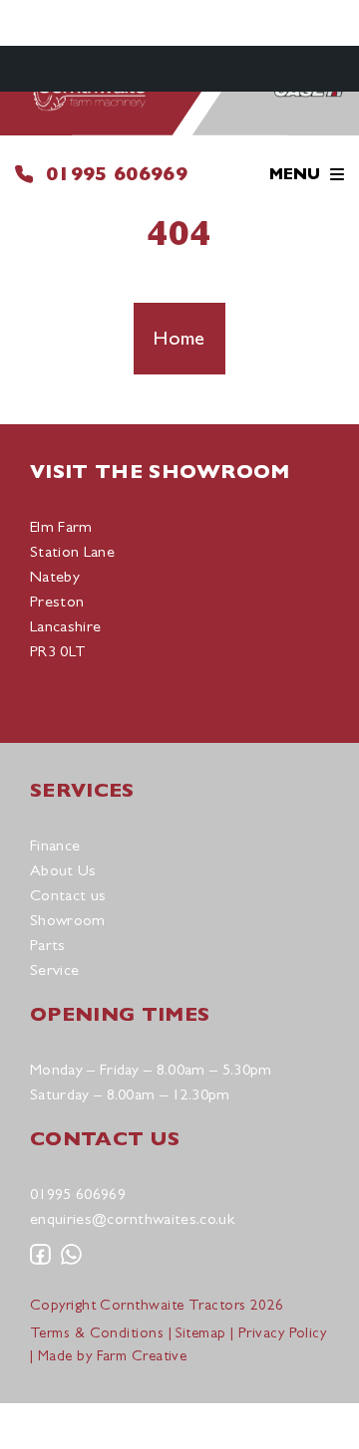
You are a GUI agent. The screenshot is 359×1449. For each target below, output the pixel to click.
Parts (48, 944)
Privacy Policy (282, 1332)
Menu (294, 174)
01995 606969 (116, 173)
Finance (55, 845)
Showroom (68, 919)
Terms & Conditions (97, 1332)
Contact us (68, 894)
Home (179, 338)
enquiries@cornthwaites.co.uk (132, 1218)
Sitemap (200, 1332)
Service (54, 969)
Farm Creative (142, 1354)
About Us (63, 869)
